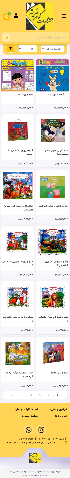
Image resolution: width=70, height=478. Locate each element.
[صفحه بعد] (13, 395)
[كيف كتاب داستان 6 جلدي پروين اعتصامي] (17, 130)
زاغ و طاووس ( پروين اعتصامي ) (56, 264)
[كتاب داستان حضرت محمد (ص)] (52, 130)
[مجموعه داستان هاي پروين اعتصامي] (17, 186)
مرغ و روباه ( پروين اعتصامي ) (17, 264)
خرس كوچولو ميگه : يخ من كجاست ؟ (19, 375)
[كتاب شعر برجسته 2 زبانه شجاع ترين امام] (52, 353)
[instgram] (41, 429)
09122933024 (26, 439)
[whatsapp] (29, 429)
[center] (6, 37)
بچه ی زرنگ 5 (25, 95)
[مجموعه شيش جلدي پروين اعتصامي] (52, 242)
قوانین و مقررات (57, 409)
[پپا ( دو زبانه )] (52, 186)
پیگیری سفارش (29, 416)
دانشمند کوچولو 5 (58, 95)
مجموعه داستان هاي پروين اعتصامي (18, 208)
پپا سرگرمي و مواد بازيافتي (53, 206)
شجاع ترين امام (59, 373)
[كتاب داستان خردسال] (17, 353)
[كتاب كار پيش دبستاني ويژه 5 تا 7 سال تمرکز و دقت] (17, 75)
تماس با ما (61, 416)
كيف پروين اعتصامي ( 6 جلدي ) (20, 152)
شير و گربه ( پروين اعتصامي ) (53, 319)
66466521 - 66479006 (51, 439)
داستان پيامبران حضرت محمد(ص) (56, 152)
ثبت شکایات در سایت (26, 409)
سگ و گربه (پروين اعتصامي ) (18, 319)
